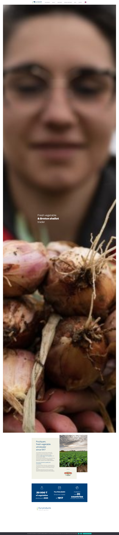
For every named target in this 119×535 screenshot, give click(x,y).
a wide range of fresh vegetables (46, 455)
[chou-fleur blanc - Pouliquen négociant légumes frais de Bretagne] (59, 521)
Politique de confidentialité (87, 533)
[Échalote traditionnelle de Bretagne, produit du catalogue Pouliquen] (41, 521)
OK (78, 533)
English (85, 2)
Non (81, 533)
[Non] (117, 533)
